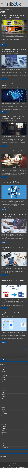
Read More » (4, 44)
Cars (3, 373)
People (3, 428)
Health (3, 403)
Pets (3, 430)
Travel (3, 445)
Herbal (3, 405)
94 (16, 346)
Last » (13, 350)
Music (3, 422)
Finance (3, 388)
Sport (3, 436)
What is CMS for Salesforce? (10, 182)
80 (9, 346)
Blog (3, 369)
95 (19, 346)
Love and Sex (4, 413)
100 (1, 350)
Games (3, 396)
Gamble (3, 394)
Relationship (4, 432)
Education (4, 379)
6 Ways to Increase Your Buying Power (13, 151)
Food (3, 392)
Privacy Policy (6, 467)
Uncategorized (5, 447)
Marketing (4, 415)
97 (24, 347)
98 (24, 349)
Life (3, 411)
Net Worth (4, 424)
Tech (12, 19)
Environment (4, 383)
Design (3, 377)
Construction (4, 375)
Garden (3, 398)
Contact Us (12, 467)
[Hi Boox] (14, 3)
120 (7, 350)
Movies (3, 419)
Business (9, 19)
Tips (3, 443)
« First (2, 346)
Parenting (4, 426)
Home (2, 9)
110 (4, 350)
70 (7, 346)
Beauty (3, 366)
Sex (3, 434)
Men (3, 417)
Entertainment (4, 381)
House (3, 407)
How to (3, 409)
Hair (3, 400)
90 (12, 346)
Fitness (3, 390)
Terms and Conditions (20, 467)
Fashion (3, 386)
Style (3, 439)
